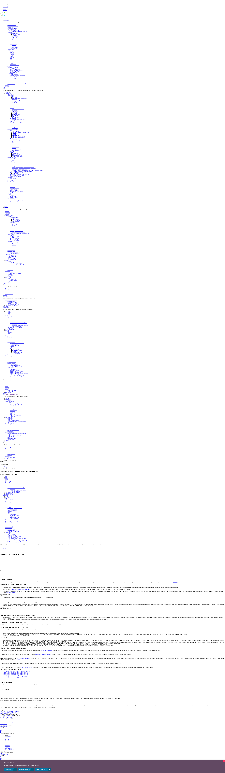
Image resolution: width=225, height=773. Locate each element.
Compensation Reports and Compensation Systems (17, 421)
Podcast (9, 281)
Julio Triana (14, 40)
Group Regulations (11, 363)
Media (4, 378)
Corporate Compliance (9, 80)
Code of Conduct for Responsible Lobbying (18, 322)
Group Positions (10, 367)
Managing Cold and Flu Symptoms (16, 191)
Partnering (12, 151)
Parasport (14, 351)
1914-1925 (12, 53)
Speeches (7, 387)
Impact (9, 314)
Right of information (13, 410)
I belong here (10, 455)
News (6, 385)
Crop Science (7, 738)
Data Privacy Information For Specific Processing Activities (19, 83)
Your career (7, 451)
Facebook (4, 550)
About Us (7, 24)
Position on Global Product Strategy (16, 371)
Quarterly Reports (11, 418)
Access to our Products (12, 340)
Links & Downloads (11, 439)
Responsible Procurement (14, 71)
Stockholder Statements (14, 407)
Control (9, 437)
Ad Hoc (9, 400)
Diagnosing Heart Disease (17, 100)
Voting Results (12, 414)
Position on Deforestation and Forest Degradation (19, 373)
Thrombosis (14, 99)
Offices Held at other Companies (18, 41)
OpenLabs (9, 276)
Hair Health (12, 192)
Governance (7, 355)
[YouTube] (1, 730)
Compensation (15, 42)
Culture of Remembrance (14, 345)
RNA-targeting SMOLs (16, 149)
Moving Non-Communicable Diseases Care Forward (19, 174)
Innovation (9, 194)
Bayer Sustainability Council (13, 357)
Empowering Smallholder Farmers (16, 231)
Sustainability (10, 161)
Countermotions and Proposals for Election (18, 406)
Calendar (6, 85)
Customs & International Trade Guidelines (17, 75)
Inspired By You (11, 94)
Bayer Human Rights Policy (15, 365)
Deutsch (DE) (5, 7)
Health (4, 87)
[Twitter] (0, 729)
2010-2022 (12, 60)
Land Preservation (15, 246)
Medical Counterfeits (9, 204)
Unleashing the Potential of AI (13, 304)
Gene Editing (12, 160)
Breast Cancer (14, 110)
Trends (11, 130)
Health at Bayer (8, 92)
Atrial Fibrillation (15, 105)
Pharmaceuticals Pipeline (12, 302)
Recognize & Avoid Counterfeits (16, 263)
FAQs (11, 413)
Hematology (12, 107)
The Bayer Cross (13, 64)
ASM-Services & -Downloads (15, 415)
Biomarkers (14, 134)
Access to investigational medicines (18, 143)
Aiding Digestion (13, 184)
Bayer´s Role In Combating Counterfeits (17, 264)
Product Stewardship (11, 267)
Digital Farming (13, 226)
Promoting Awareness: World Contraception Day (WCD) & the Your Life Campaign (27, 170)
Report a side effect (4, 754)
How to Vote (12, 412)
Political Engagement (11, 328)
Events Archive (10, 391)
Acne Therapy (15, 128)
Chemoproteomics (15, 147)
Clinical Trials (14, 139)
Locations (4, 9)
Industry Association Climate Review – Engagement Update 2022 (15, 676)
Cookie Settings (9, 769)
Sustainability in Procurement (13, 67)
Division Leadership (13, 48)
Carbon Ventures (11, 234)
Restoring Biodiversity (14, 242)
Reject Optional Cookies (24, 769)
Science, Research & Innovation (11, 300)
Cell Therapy (12, 159)
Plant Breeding (15, 225)
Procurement (7, 66)
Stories (6, 386)
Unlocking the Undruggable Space (18, 137)
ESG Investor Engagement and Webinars (15, 327)
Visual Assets (7, 388)
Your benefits (7, 456)
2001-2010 (12, 59)
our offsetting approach (10, 592)
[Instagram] (0, 732)
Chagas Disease (15, 173)
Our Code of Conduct (12, 29)
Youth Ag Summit (13, 280)
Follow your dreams (11, 454)
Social (6, 335)
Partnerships (12, 195)
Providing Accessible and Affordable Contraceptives (22, 171)
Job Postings (7, 745)
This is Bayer (5, 18)
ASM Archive (12, 416)
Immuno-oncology (15, 153)
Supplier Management (12, 362)
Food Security (7, 254)
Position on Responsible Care (15, 372)
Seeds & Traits (12, 222)
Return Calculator (11, 429)
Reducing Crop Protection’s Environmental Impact (19, 233)
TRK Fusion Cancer (16, 114)
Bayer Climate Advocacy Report (26, 667)
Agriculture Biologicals (14, 217)
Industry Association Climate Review (23, 658)
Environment (7, 330)
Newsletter (7, 747)
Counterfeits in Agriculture (12, 262)
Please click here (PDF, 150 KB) (6, 715)
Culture (11, 347)
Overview (7, 211)
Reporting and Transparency (10, 315)
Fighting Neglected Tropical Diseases (17, 172)
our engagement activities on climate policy (43, 654)
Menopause (14, 127)
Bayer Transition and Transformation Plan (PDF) (101, 568)
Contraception (14, 123)
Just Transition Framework (153, 691)
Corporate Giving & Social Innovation (17, 343)
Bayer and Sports (15, 349)
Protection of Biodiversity (14, 370)
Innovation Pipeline (11, 251)
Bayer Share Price (8, 748)
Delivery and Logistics (14, 76)
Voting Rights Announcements (13, 430)
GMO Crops (10, 274)
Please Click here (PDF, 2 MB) (6, 717)
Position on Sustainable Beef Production (17, 377)
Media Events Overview (12, 390)
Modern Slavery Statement (15, 339)
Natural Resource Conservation (15, 243)
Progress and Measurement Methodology (8, 712)
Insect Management (15, 221)
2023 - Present (12, 61)
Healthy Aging (12, 121)
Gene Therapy (12, 158)
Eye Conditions (13, 118)
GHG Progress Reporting (14, 240)
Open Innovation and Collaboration (11, 305)
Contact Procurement (11, 79)
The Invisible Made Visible (20, 104)
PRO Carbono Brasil (14, 239)
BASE (11, 368)
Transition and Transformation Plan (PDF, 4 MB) (9, 711)
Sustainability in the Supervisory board (15, 356)
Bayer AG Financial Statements (13, 420)
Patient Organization (13, 178)
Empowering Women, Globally (15, 166)
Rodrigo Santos (15, 39)
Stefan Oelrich (15, 37)
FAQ (13, 142)
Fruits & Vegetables (13, 227)
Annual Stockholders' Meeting (13, 403)
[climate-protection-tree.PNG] (6, 608)
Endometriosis (14, 124)
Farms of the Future (11, 250)
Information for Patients (9, 290)
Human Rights (10, 338)
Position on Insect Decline (15, 374)
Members (14, 45)
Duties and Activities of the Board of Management (17, 433)
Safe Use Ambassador (14, 269)
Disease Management (16, 220)
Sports (11, 348)
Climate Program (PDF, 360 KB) (6, 713)
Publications (7, 213)
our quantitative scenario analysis (109, 686)
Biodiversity (10, 241)
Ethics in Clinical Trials (16, 141)
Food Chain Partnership (12, 259)
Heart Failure (14, 101)
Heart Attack (14, 97)
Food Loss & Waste (11, 258)
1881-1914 (12, 52)
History (9, 50)
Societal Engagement (11, 342)
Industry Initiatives (13, 72)
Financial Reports (8, 417)
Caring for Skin (13, 186)
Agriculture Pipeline (11, 301)
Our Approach (12, 68)
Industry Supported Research (15, 273)
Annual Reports (10, 419)
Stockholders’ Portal (13, 405)
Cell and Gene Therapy (12, 157)
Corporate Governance (9, 432)
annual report (175, 582)
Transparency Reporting (14, 319)
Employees (10, 336)
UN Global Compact (11, 359)
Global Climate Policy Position (46, 650)
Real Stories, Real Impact (12, 28)
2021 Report (17, 659)
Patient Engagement (13, 179)
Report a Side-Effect (9, 293)
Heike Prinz (14, 38)
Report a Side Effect (9, 203)
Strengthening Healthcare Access (16, 164)
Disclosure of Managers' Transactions (14, 435)
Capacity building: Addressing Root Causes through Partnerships (24, 168)
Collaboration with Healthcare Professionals (20, 325)
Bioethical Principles (13, 369)
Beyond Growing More (12, 255)
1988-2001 (12, 58)
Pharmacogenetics (15, 133)
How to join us (8, 449)
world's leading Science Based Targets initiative (16, 576)
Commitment (14, 324)
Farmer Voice (7, 212)
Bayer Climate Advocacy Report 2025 (10, 679)
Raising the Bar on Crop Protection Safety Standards (19, 375)
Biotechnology (15, 223)
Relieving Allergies (13, 189)
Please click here (3, 724)
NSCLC (13, 116)
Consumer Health (8, 737)
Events (9, 278)
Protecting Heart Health (14, 188)
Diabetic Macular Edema (16, 120)
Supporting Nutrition (14, 190)
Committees (14, 46)
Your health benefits (11, 457)
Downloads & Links (13, 78)
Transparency (10, 177)
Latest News (7, 746)
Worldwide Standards (18, 140)
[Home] (2, 15)
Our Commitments (11, 198)
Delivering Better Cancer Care (15, 176)
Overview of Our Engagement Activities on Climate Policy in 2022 (15, 673)
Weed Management (15, 219)
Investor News (8, 399)
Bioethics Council (11, 358)
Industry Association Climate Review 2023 (11, 677)
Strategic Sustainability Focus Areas (16, 70)
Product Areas (7, 289)
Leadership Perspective (14, 162)
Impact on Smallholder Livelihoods (18, 232)
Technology (12, 144)
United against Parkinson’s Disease (18, 136)
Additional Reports (11, 317)
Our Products (7, 739)
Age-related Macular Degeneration (18, 119)
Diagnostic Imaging (15, 150)
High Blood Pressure (16, 102)
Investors (4, 393)
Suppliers (9, 261)
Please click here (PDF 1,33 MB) (6, 721)
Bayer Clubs (12, 346)
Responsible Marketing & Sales (16, 366)
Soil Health (14, 245)
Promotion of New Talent (17, 352)
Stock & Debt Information (10, 423)
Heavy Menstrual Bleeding (17, 125)
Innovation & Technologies (13, 129)
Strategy (9, 312)
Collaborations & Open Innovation (14, 252)
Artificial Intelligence (16, 145)
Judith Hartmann (15, 36)
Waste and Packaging (11, 334)
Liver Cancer (14, 112)
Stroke (13, 103)
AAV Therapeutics (15, 131)
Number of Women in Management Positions (18, 31)
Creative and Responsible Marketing (16, 199)
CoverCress (12, 235)
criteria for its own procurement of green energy (21, 589)
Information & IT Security (12, 81)
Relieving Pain (12, 187)
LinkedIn (4, 548)
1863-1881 (12, 51)
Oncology (12, 108)
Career (4, 441)
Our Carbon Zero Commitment (15, 236)
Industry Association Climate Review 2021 (11, 675)
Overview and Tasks (16, 34)
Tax (8, 354)
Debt (8, 427)
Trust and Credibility (13, 196)
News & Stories (10, 180)
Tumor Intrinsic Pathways (17, 155)
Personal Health (8, 182)
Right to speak (12, 409)
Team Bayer (10, 32)
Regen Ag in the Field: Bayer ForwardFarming (16, 247)
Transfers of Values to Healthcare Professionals (18, 323)
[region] (112, 766)
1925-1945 (12, 54)
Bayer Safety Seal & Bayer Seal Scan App (18, 265)
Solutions (9, 183)
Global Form (2, 753)
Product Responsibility (12, 266)
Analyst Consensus (11, 425)
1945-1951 (12, 55)
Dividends (9, 426)
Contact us (7, 458)
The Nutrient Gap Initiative (15, 201)
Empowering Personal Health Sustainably (17, 200)
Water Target (12, 230)
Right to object (12, 411)
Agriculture (5, 206)
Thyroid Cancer (15, 115)
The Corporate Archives (14, 65)
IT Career (9, 450)
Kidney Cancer (15, 111)
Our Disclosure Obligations (17, 326)
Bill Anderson (14, 35)
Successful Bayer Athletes (17, 350)
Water (13, 244)
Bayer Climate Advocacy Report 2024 (10, 678)
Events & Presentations (9, 401)
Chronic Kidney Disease (14, 117)
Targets (9, 313)
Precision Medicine (15, 135)
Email (4, 549)
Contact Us (5, 10)
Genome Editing (15, 224)
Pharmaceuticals (8, 93)
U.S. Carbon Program (14, 237)
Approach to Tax (11, 436)
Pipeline (11, 138)
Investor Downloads (9, 422)
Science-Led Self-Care (14, 197)
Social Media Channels (9, 749)
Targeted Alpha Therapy (16, 154)
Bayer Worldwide (11, 49)
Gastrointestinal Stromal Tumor (18, 109)
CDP (17, 685)
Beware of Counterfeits (9, 291)
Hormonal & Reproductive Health (16, 122)
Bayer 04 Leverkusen (16, 353)
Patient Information (11, 181)
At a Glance (7, 311)
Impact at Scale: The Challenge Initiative (19, 169)
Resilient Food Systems (12, 256)
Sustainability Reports (12, 316)
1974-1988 (12, 57)
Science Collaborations (14, 320)
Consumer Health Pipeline (12, 303)
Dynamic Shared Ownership (13, 26)
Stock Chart (10, 424)
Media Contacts (8, 392)
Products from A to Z (9, 294)
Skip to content (3, 0)
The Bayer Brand (11, 27)
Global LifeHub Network (14, 253)
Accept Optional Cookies (41, 769)
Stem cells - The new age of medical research (20, 132)
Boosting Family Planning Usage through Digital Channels (23, 167)
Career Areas (10, 447)
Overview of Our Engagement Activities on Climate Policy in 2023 (15, 674)
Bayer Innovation (13, 279)
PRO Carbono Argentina (14, 238)
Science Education (15, 344)
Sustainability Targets (11, 228)
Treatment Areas (11, 95)
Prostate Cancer (15, 113)
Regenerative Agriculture (9, 215)
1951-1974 (12, 56)
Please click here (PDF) (4, 719)
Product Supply (10, 270)
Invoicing (11, 77)
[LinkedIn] (0, 731)
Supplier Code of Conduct (15, 69)
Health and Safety (11, 337)
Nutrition (9, 257)
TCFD (45, 686)
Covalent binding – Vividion (17, 156)
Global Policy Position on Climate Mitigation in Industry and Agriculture (16, 671)
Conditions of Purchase (14, 74)
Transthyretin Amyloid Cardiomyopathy (19, 98)
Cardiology (12, 96)
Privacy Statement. (35, 765)
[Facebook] (0, 728)
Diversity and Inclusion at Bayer (13, 30)
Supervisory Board (13, 44)
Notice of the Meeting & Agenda (16, 404)
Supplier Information (11, 73)
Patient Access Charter (14, 163)
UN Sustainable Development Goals (16, 376)
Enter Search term (3, 460)
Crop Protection (13, 218)
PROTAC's (14, 148)
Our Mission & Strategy (12, 25)
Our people (7, 453)
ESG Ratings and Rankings (10, 329)
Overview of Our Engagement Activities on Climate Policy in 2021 (15, 672)
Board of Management (14, 33)
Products (9, 193)
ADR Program (10, 431)
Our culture (7, 448)
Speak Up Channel (11, 84)
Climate (9, 331)
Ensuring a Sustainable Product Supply (17, 175)
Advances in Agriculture (9, 248)
